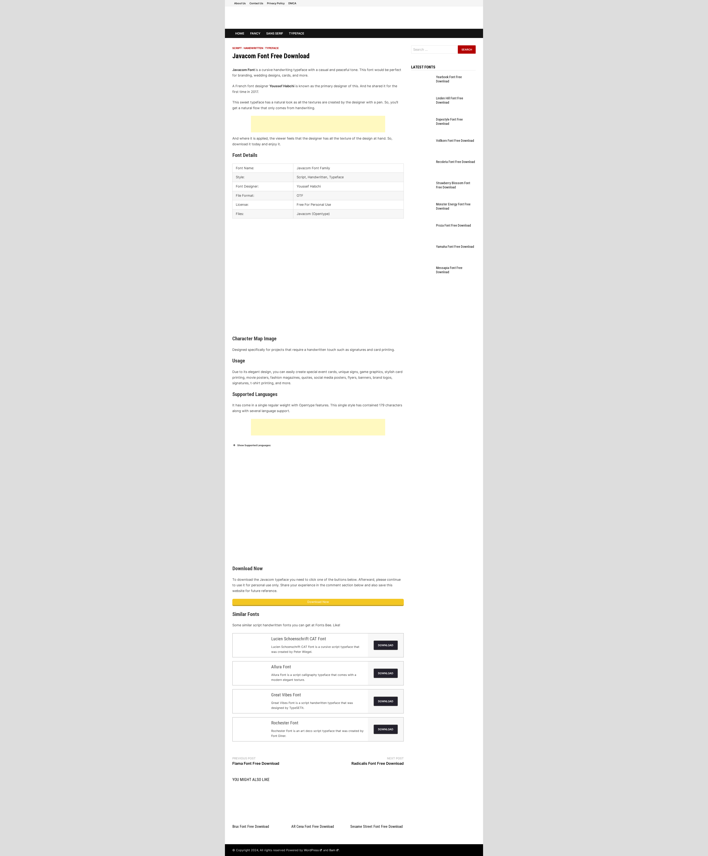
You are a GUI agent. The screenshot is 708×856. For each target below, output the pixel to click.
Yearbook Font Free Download (449, 79)
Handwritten (253, 48)
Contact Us (256, 3)
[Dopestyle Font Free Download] (422, 120)
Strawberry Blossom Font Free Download (453, 185)
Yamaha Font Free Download (455, 247)
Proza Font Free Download (453, 225)
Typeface (296, 33)
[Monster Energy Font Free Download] (422, 205)
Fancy (255, 33)
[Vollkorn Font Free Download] (422, 141)
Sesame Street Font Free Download (376, 826)
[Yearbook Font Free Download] (422, 77)
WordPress (311, 850)
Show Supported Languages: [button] (254, 445)
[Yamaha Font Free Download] (422, 247)
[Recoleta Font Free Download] (422, 162)
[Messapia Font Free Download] (422, 268)
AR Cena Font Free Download (312, 826)
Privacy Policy (276, 3)
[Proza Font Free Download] (422, 226)
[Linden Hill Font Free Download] (422, 99)
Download (385, 645)
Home (239, 33)
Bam (332, 850)
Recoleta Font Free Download (455, 162)
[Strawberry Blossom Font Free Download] (422, 183)
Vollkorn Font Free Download (455, 141)
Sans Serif (274, 33)
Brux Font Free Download (250, 826)
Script (237, 48)
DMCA (292, 3)
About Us (240, 3)
